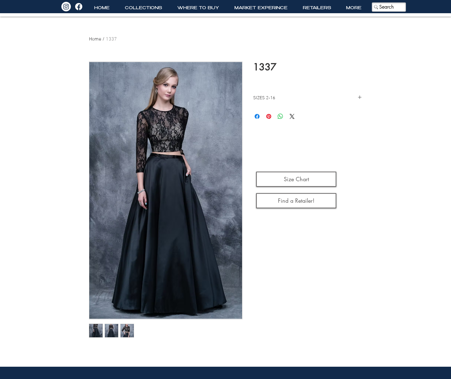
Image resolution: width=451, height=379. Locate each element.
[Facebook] (78, 6)
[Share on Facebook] (257, 116)
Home (95, 39)
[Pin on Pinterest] (268, 116)
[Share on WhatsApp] (280, 116)
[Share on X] (292, 116)
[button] (143, 8)
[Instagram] (66, 6)
